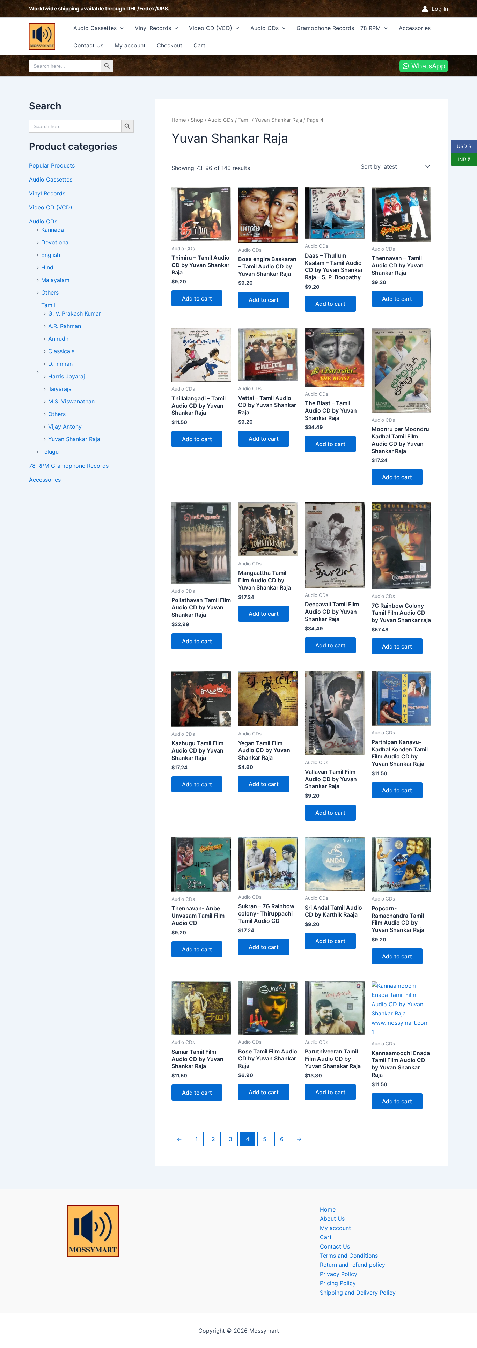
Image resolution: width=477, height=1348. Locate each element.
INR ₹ (460, 159)
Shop (197, 120)
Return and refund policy (352, 1264)
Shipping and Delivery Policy (358, 1292)
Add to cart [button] (197, 298)
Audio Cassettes (95, 27)
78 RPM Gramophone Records (69, 465)
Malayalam (55, 279)
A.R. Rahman (64, 326)
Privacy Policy (338, 1274)
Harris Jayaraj (66, 376)
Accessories (415, 27)
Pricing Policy (338, 1283)
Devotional (55, 242)
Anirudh (58, 338)
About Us (332, 1218)
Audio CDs (264, 27)
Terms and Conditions (349, 1255)
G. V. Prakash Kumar (74, 313)
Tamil (48, 305)
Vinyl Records (153, 27)
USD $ (464, 146)
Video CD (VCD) (210, 27)
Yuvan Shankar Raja (74, 439)
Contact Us (88, 45)
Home (178, 120)
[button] (120, 28)
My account (130, 45)
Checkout (169, 45)
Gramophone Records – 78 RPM (338, 27)
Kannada (52, 229)
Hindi (48, 267)
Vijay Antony (65, 426)
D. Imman (60, 363)
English (50, 254)
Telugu (50, 451)
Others (50, 292)
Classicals (61, 351)
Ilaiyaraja (60, 388)
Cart (199, 45)
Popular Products (52, 165)
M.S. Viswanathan (71, 401)
